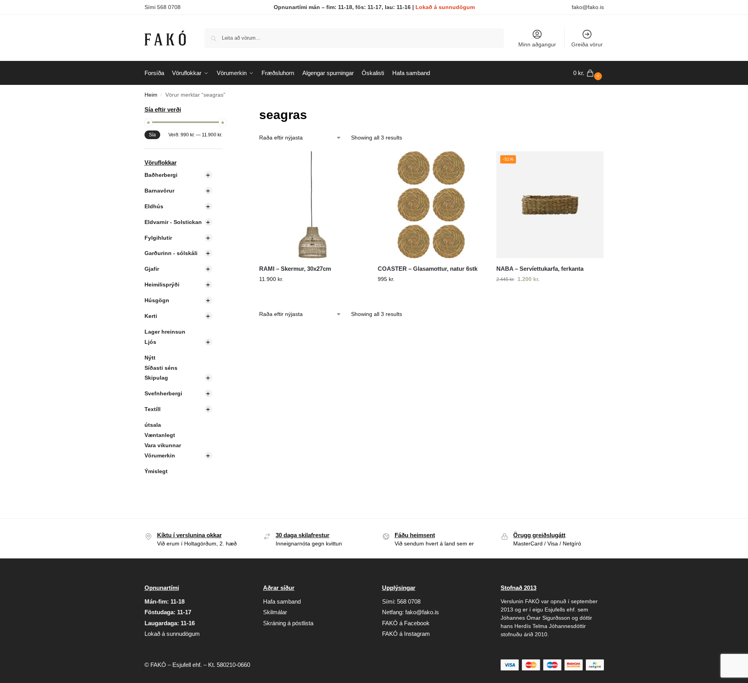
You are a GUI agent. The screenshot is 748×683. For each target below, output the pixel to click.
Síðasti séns (160, 368)
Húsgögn (156, 300)
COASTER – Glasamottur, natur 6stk (427, 268)
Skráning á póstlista (288, 623)
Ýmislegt (156, 471)
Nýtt (149, 357)
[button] (588, 73)
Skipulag (156, 378)
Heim (150, 95)
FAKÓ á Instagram (406, 633)
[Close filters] (224, 110)
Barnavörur (159, 190)
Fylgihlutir (158, 238)
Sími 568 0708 (162, 7)
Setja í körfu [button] (312, 296)
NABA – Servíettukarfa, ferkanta (539, 268)
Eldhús (153, 206)
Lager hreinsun (164, 332)
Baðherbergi (160, 175)
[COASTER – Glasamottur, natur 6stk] (431, 204)
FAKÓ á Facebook (406, 623)
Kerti (150, 316)
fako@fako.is (588, 7)
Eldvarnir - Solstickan (173, 222)
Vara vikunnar (162, 445)
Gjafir (151, 269)
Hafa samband (282, 601)
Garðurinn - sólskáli (171, 253)
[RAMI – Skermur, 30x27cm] (312, 204)
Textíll (152, 409)
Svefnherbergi (163, 393)
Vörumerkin (159, 455)
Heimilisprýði (161, 284)
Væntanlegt (159, 435)
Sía (152, 135)
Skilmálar (275, 612)
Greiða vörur (587, 44)
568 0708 (409, 601)
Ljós (150, 342)
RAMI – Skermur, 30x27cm (295, 268)
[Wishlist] (354, 163)
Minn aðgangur (537, 44)
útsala (152, 425)
